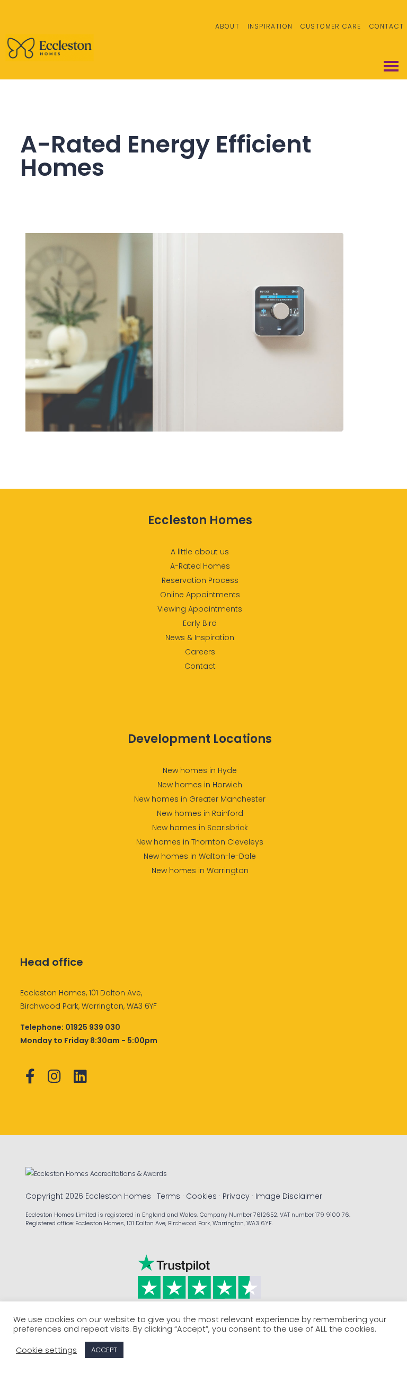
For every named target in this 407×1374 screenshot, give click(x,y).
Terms (168, 1196)
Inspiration (270, 26)
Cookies (201, 1196)
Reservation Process (200, 580)
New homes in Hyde (200, 770)
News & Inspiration (199, 637)
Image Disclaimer (288, 1196)
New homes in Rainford (200, 813)
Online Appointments (200, 594)
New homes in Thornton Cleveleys (199, 842)
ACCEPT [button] (104, 1350)
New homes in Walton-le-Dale (200, 856)
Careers (200, 651)
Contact (386, 26)
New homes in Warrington (200, 870)
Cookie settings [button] (46, 1350)
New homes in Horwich (199, 784)
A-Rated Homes (200, 566)
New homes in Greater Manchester (200, 799)
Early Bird (200, 623)
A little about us (200, 551)
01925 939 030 (92, 1027)
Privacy (236, 1196)
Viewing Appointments (199, 609)
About (227, 26)
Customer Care (330, 26)
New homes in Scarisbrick (200, 827)
